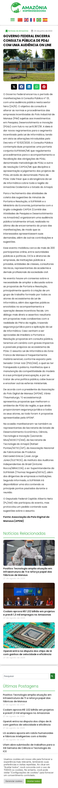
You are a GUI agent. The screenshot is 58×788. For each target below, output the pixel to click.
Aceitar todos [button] (33, 781)
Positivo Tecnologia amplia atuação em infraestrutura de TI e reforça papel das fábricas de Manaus (27, 572)
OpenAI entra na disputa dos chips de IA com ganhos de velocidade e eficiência (27, 652)
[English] (27, 19)
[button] (12, 19)
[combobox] (26, 676)
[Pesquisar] (52, 676)
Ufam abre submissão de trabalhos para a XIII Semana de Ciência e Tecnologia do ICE (29, 748)
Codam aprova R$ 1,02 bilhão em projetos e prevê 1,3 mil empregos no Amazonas (29, 613)
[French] (33, 19)
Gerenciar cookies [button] (14, 781)
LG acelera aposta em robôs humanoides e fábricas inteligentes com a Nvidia (28, 734)
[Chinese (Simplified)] (21, 19)
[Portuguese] (39, 19)
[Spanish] (46, 19)
